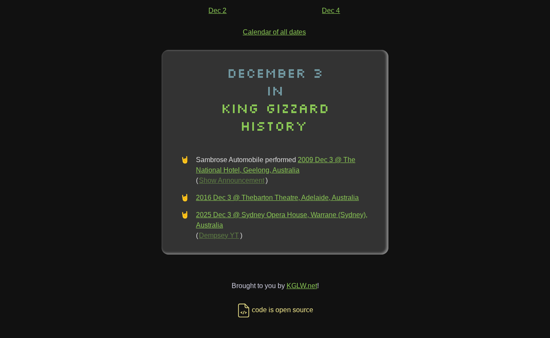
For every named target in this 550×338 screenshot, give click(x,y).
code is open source (282, 309)
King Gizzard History (275, 116)
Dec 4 (331, 10)
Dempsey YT (219, 235)
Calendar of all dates (274, 32)
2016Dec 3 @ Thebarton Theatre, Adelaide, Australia (277, 197)
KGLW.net (302, 285)
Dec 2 (217, 10)
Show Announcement (231, 180)
